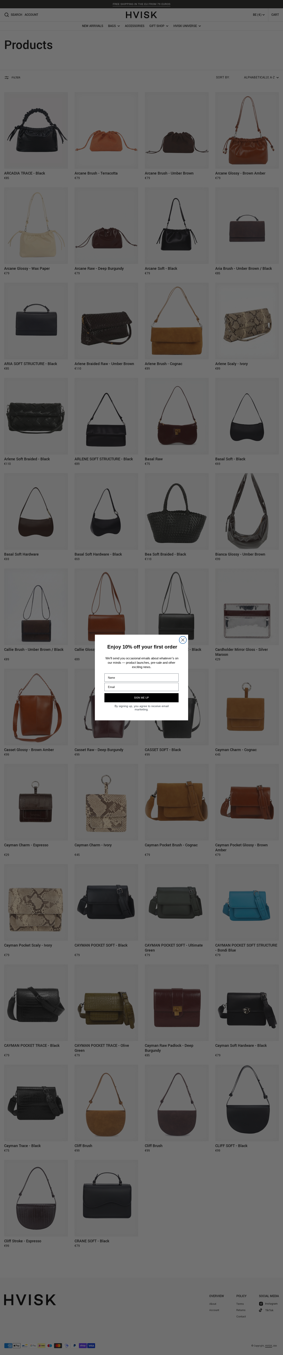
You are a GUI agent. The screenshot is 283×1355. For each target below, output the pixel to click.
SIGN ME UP (141, 698)
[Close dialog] (182, 640)
